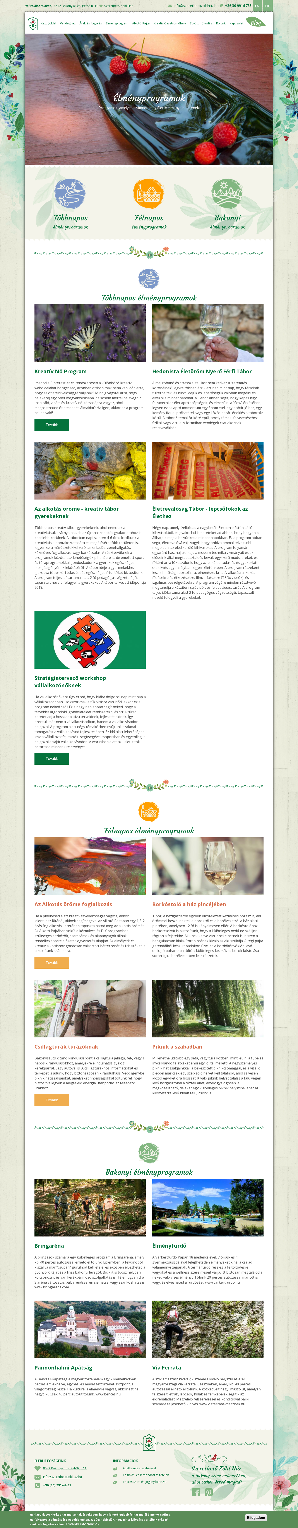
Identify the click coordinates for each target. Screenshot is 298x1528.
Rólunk (221, 23)
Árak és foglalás (90, 23)
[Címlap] (33, 23)
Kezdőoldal (48, 23)
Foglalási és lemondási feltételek (146, 1475)
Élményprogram (117, 23)
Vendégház (67, 23)
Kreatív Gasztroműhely (170, 23)
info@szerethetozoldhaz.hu (196, 5)
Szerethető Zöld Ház (118, 6)
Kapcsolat (236, 23)
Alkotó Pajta (141, 23)
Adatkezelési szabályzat (139, 1468)
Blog (256, 23)
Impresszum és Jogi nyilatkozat (145, 1482)
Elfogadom (256, 1517)
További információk (82, 1524)
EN (257, 6)
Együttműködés (201, 23)
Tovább (57, 424)
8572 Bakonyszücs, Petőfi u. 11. (76, 6)
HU (268, 6)
